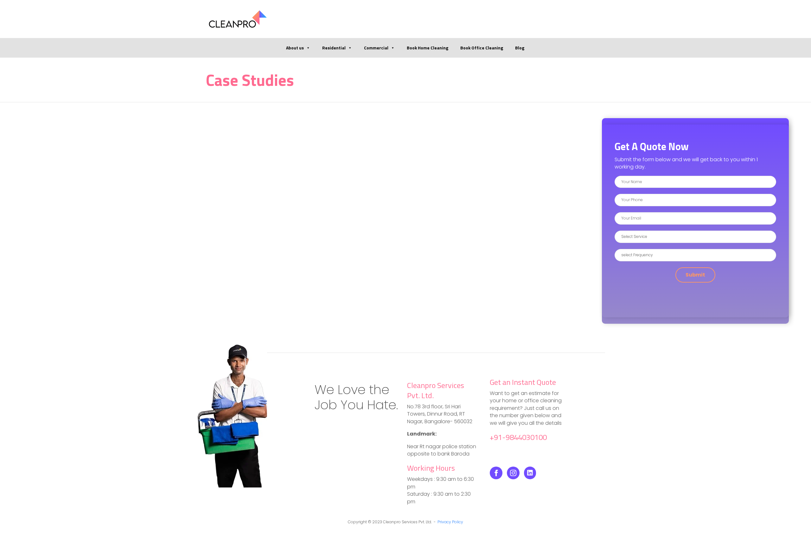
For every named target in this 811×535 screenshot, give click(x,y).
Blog (519, 47)
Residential (334, 47)
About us (295, 47)
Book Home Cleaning (427, 47)
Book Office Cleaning (481, 47)
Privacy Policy (450, 522)
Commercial (376, 47)
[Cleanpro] (238, 19)
